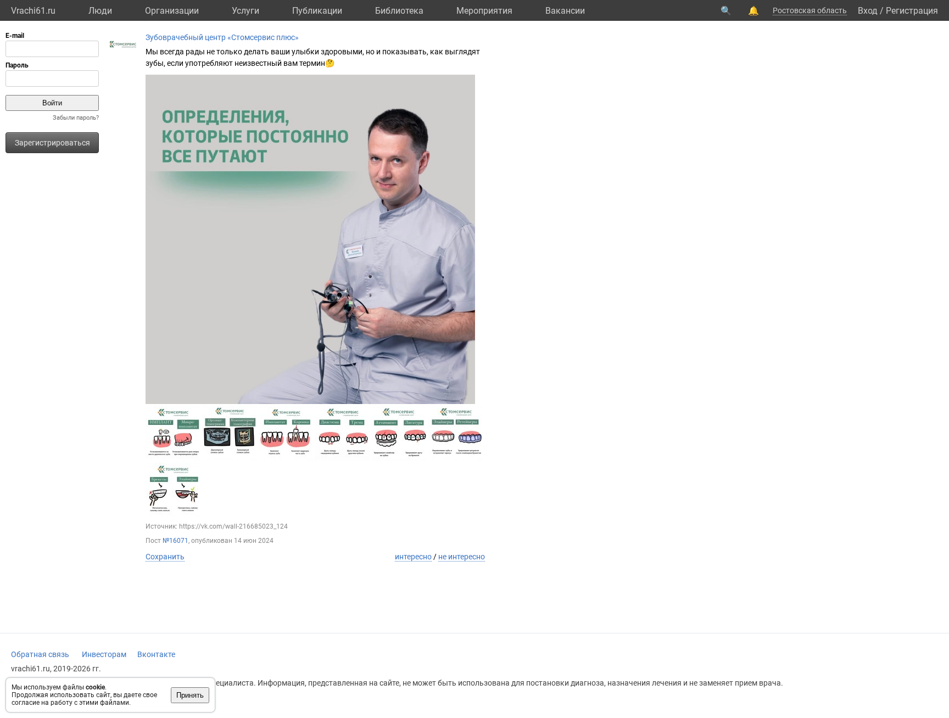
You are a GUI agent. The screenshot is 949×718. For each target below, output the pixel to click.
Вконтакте (156, 654)
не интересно (461, 556)
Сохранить (165, 556)
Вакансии (565, 10)
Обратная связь (40, 654)
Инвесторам (104, 654)
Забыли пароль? (76, 117)
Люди (100, 10)
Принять (190, 695)
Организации (172, 10)
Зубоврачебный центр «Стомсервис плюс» (222, 37)
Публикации (317, 10)
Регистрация (912, 10)
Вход (868, 10)
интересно (413, 556)
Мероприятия (484, 10)
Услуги (245, 10)
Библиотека (399, 10)
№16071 (175, 541)
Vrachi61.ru (33, 10)
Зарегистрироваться (52, 142)
